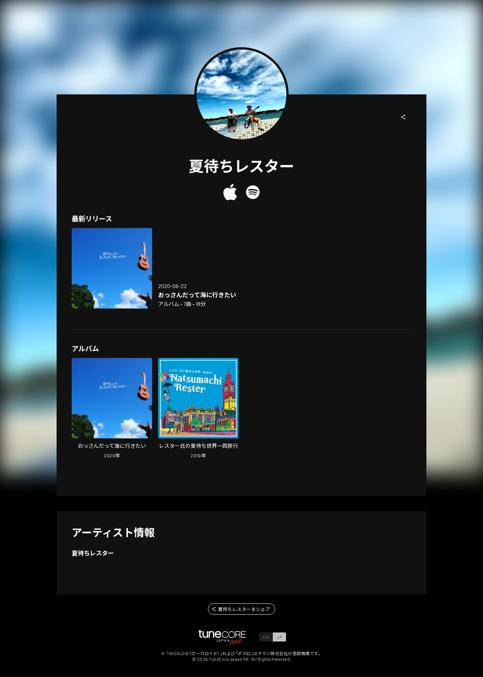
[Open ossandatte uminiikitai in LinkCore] (112, 268)
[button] (403, 117)
